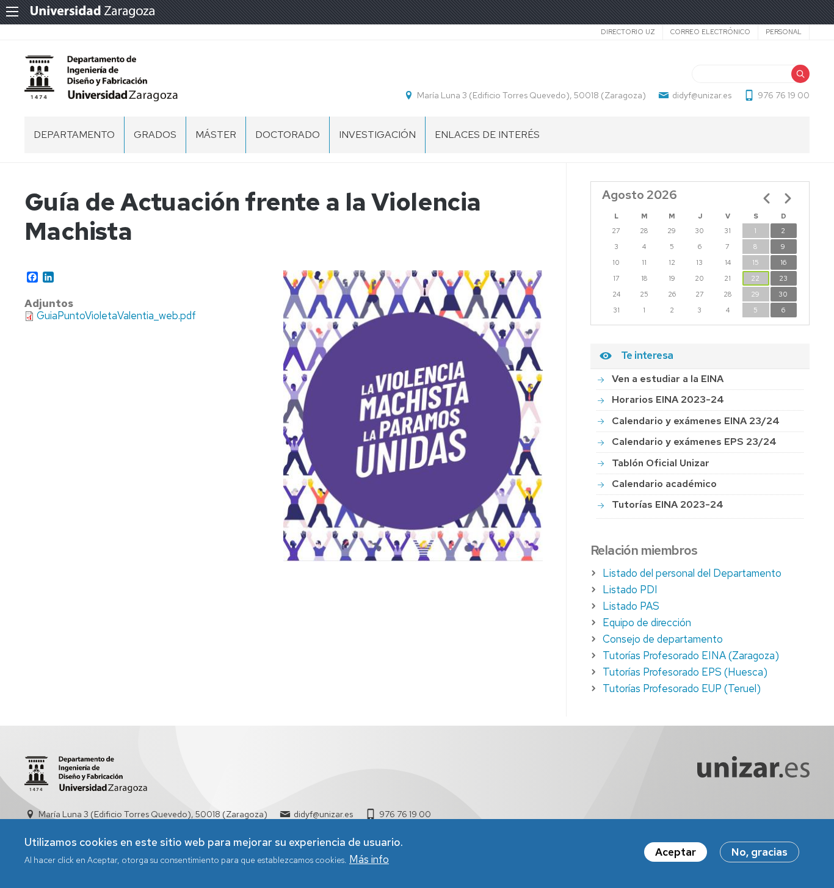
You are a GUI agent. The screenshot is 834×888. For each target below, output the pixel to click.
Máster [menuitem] (215, 134)
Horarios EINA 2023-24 (668, 399)
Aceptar (675, 852)
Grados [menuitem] (155, 134)
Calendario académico (664, 483)
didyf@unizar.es (701, 95)
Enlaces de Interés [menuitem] (487, 134)
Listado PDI (630, 589)
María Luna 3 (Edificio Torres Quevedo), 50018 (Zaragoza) (531, 95)
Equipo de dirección (647, 622)
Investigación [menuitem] (377, 134)
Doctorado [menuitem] (287, 134)
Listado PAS (631, 606)
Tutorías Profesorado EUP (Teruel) (682, 688)
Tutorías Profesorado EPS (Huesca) (685, 672)
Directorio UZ (628, 31)
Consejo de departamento (663, 639)
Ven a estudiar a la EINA (667, 378)
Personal (784, 31)
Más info (369, 860)
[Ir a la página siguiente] (787, 198)
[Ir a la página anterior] (766, 198)
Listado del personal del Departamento (692, 573)
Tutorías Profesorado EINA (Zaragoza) (691, 655)
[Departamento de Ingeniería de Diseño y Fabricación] (101, 78)
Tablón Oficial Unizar (660, 463)
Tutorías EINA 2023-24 (667, 504)
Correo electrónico (710, 31)
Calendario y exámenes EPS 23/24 (694, 441)
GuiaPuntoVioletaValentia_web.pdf (116, 315)
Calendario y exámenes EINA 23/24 (696, 420)
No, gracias (759, 852)
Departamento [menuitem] (74, 134)
